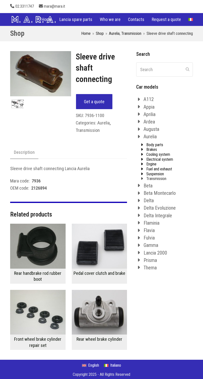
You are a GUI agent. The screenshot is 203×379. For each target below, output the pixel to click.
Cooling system (158, 154)
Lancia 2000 (155, 253)
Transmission (88, 130)
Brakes (151, 149)
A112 (149, 99)
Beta (148, 186)
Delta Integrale (158, 216)
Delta (149, 200)
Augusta (151, 129)
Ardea (149, 122)
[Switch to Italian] (191, 19)
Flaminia (151, 223)
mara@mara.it (54, 6)
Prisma (150, 260)
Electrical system (159, 159)
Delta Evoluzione (160, 208)
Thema (150, 268)
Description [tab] (24, 152)
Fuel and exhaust (159, 169)
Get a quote (94, 101)
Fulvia (149, 238)
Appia (149, 107)
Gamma (151, 245)
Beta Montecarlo (160, 193)
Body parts (154, 144)
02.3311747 (24, 6)
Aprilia (149, 114)
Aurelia (103, 122)
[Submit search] (187, 69)
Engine (151, 164)
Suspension (155, 174)
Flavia (149, 230)
